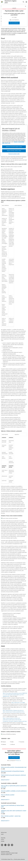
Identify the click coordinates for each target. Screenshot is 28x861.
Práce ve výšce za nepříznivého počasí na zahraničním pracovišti (14, 786)
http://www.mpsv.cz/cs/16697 (18, 702)
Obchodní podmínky (5, 851)
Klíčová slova (4, 832)
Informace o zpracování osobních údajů (9, 853)
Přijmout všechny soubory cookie (14, 150)
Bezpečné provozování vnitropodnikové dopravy (12, 771)
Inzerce (2, 839)
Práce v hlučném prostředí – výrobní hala (11, 816)
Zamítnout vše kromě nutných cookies (14, 146)
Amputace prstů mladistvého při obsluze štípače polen (12, 806)
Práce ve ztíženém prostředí (7, 794)
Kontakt (2, 841)
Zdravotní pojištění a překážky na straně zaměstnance (14, 791)
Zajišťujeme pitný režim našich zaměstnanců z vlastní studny (13, 811)
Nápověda (3, 837)
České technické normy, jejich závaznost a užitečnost (13, 775)
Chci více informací (14, 23)
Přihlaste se (18, 760)
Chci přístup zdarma (14, 757)
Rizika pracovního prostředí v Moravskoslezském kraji (13, 767)
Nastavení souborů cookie (6, 854)
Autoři (2, 834)
